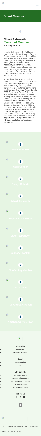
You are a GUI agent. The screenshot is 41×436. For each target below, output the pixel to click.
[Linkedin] (24, 397)
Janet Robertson (20, 235)
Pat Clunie (20, 287)
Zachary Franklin (20, 253)
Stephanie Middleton (20, 218)
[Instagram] (20, 397)
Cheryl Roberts (20, 184)
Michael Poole (20, 149)
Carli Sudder (20, 166)
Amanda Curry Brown (20, 321)
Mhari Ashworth (20, 201)
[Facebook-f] (17, 397)
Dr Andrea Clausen (20, 304)
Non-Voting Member (20, 270)
